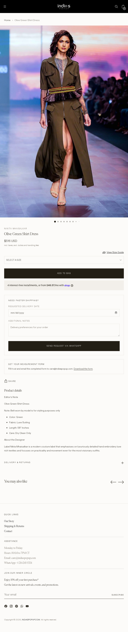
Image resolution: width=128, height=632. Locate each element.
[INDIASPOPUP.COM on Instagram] (12, 607)
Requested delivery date (24, 306)
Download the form (83, 368)
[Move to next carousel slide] (121, 482)
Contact (8, 531)
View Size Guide (115, 252)
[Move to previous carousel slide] (113, 482)
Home (7, 20)
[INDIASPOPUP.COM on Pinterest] (17, 607)
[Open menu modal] (4, 6)
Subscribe (118, 595)
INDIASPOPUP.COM (31, 619)
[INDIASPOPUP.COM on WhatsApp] (22, 607)
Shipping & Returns (14, 526)
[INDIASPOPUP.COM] (64, 6)
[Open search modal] (116, 6)
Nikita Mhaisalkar (15, 228)
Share (12, 381)
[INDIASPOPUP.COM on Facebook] (6, 607)
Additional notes (19, 321)
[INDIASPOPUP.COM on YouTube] (28, 607)
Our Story (9, 521)
